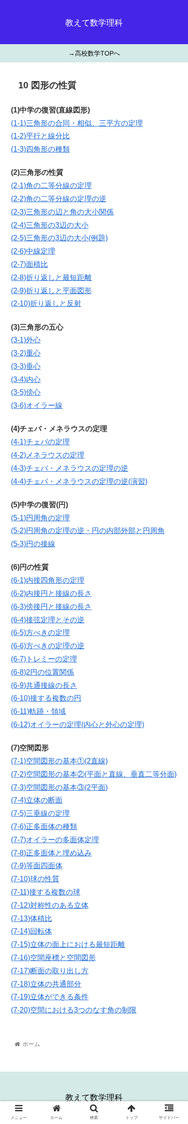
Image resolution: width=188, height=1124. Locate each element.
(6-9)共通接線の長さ (44, 685)
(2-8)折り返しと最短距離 (51, 277)
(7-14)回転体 (31, 931)
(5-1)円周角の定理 (40, 518)
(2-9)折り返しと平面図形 (51, 291)
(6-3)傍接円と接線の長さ (51, 606)
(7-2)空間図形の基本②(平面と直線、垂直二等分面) (94, 774)
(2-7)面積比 (29, 264)
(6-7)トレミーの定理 (44, 659)
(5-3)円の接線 (33, 544)
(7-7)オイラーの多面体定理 (55, 840)
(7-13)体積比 (31, 918)
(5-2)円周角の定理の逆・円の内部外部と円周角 (88, 530)
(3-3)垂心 (26, 366)
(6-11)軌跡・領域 (38, 711)
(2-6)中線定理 (33, 251)
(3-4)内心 (26, 379)
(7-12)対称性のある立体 (50, 905)
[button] (169, 873)
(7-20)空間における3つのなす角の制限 (73, 1010)
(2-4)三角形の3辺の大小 (50, 225)
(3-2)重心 (26, 353)
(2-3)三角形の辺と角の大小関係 (62, 212)
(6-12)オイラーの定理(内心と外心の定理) (77, 724)
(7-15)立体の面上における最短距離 (68, 944)
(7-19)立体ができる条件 (50, 997)
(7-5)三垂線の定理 (40, 813)
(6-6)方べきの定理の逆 (47, 646)
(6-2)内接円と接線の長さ (51, 593)
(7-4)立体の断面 (37, 800)
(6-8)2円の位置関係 (42, 672)
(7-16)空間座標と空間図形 (53, 957)
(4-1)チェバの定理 (40, 442)
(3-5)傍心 (26, 392)
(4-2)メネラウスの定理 (47, 455)
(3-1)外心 (26, 340)
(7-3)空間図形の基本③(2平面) (59, 787)
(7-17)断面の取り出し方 (50, 971)
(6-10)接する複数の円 (46, 698)
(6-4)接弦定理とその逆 (47, 620)
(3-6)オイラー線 (37, 405)
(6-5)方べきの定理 (40, 632)
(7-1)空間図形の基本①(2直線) (59, 761)
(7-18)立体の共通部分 (46, 984)
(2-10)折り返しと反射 (46, 303)
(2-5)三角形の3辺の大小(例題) (59, 238)
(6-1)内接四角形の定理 (47, 580)
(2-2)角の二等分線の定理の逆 (58, 199)
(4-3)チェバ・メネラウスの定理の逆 (69, 468)
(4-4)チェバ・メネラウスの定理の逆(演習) (79, 481)
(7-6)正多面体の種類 (44, 826)
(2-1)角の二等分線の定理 (51, 185)
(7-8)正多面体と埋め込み (51, 853)
